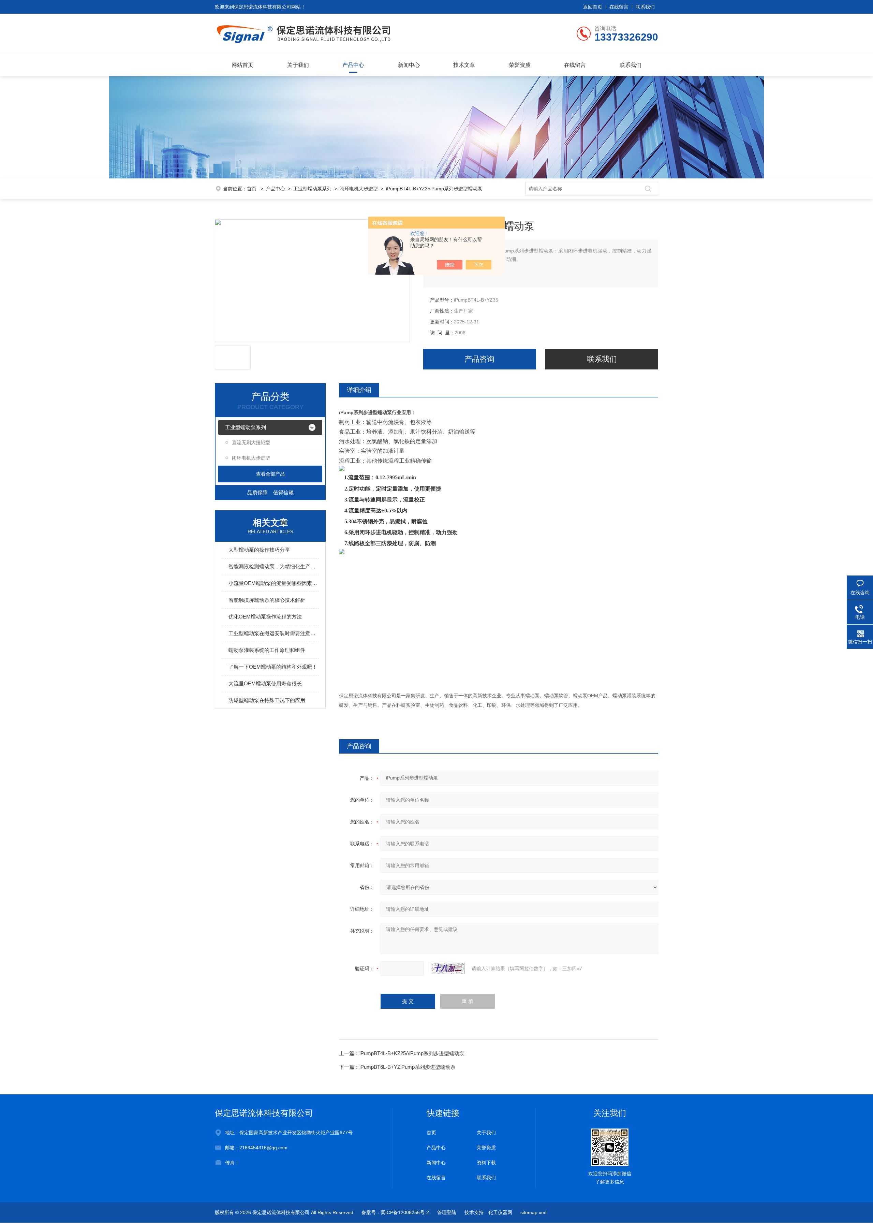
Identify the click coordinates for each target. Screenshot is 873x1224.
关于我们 (298, 65)
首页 (252, 188)
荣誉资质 (520, 65)
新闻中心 (409, 65)
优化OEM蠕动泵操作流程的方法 (265, 617)
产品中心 (353, 65)
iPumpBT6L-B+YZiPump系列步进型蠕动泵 (407, 1067)
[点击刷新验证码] (448, 968)
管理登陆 (446, 1212)
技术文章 (464, 65)
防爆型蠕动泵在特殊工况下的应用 (266, 700)
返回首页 (592, 7)
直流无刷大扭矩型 (251, 442)
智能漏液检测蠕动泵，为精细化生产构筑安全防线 (273, 566)
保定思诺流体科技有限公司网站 (267, 7)
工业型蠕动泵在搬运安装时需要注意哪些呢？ (273, 633)
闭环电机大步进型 (359, 188)
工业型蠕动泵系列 (312, 188)
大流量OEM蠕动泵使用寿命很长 (265, 683)
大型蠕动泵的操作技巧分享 (259, 550)
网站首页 (242, 65)
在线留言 (618, 7)
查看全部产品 (270, 474)
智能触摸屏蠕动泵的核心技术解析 (266, 600)
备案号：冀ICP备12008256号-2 (395, 1212)
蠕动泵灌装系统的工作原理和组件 (266, 650)
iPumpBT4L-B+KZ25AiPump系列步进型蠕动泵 (411, 1053)
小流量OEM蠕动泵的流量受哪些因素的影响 (273, 583)
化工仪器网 (500, 1212)
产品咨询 (479, 359)
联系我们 (645, 7)
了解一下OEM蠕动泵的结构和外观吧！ (272, 667)
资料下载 (486, 1162)
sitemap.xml (533, 1212)
